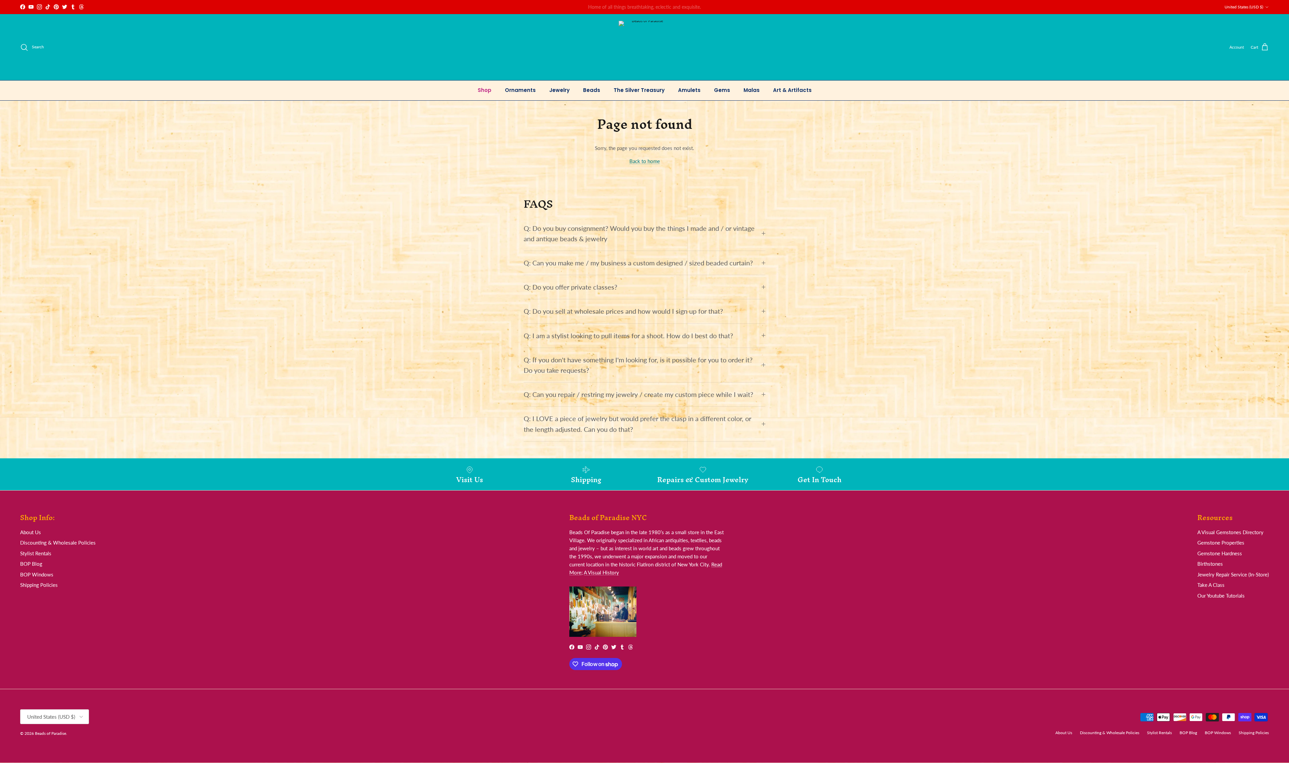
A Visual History (601, 572)
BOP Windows (36, 574)
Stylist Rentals (35, 553)
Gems (722, 90)
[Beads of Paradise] (645, 47)
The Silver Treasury (639, 90)
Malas (752, 90)
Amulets (689, 90)
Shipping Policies (39, 585)
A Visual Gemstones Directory (1230, 532)
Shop (484, 90)
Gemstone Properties (1220, 543)
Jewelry (559, 90)
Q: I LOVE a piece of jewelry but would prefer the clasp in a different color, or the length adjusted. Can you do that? (637, 424)
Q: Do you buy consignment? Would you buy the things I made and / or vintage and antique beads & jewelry (639, 233)
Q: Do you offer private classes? (570, 287)
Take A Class (1211, 585)
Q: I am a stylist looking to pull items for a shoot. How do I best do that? (628, 336)
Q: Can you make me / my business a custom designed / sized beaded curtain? (638, 263)
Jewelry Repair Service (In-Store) (1233, 574)
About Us (30, 532)
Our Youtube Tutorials (1221, 596)
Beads (591, 90)
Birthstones (1210, 564)
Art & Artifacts (792, 90)
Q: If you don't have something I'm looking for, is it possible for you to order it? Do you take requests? (638, 365)
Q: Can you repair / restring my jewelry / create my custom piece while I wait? (638, 394)
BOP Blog (31, 564)
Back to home (644, 161)
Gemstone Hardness (1219, 553)
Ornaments (520, 90)
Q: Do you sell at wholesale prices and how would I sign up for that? (623, 311)
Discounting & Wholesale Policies (58, 543)
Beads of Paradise (50, 733)
